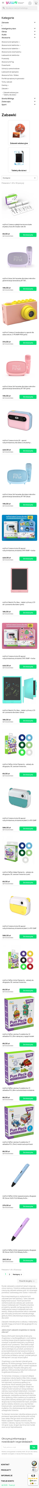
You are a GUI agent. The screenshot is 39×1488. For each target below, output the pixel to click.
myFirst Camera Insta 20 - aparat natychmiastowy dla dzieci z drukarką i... (17, 441)
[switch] (34, 1470)
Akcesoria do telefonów (10, 45)
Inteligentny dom (9, 29)
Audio (4, 35)
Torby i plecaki (7, 82)
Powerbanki (6, 65)
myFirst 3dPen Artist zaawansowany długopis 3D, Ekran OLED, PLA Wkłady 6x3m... (19, 1197)
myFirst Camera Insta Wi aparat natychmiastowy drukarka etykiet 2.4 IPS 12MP (19, 819)
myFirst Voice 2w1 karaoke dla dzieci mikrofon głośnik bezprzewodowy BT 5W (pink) (18, 387)
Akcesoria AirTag (8, 62)
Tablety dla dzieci (9, 95)
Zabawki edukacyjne (10, 92)
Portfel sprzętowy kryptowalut (13, 78)
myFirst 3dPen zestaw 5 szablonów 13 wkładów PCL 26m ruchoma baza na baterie (18, 1089)
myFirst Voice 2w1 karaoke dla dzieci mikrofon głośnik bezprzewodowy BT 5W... (18, 279)
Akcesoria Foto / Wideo (10, 75)
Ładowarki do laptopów (10, 72)
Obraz (4, 32)
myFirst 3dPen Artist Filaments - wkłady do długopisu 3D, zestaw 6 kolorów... (18, 765)
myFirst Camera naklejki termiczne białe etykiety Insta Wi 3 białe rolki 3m (17, 225)
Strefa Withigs (8, 98)
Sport (4, 105)
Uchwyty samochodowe (11, 68)
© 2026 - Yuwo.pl (8, 1485)
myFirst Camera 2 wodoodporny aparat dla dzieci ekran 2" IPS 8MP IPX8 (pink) (18, 333)
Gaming (4, 85)
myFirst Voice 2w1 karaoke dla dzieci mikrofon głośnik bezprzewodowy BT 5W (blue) (18, 495)
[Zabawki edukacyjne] (19, 131)
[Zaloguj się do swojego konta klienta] (30, 3)
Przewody (5, 59)
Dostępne (19, 178)
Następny (18, 1274)
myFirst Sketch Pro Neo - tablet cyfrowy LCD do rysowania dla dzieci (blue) (18, 711)
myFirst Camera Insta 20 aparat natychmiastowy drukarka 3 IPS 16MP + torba (18, 549)
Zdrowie (5, 22)
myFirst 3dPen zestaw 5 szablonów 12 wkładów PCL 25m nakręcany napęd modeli (18, 1035)
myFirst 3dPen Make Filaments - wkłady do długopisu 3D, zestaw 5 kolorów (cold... (17, 873)
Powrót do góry (27, 1281)
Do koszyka (28, 235)
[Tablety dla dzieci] (19, 158)
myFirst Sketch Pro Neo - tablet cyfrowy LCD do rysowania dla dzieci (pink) (18, 603)
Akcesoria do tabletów (10, 49)
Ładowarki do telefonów (10, 55)
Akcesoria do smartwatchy (11, 52)
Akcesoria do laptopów (10, 42)
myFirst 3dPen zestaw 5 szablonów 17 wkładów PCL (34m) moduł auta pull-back (17, 1143)
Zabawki (5, 88)
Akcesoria (6, 38)
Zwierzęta (6, 101)
